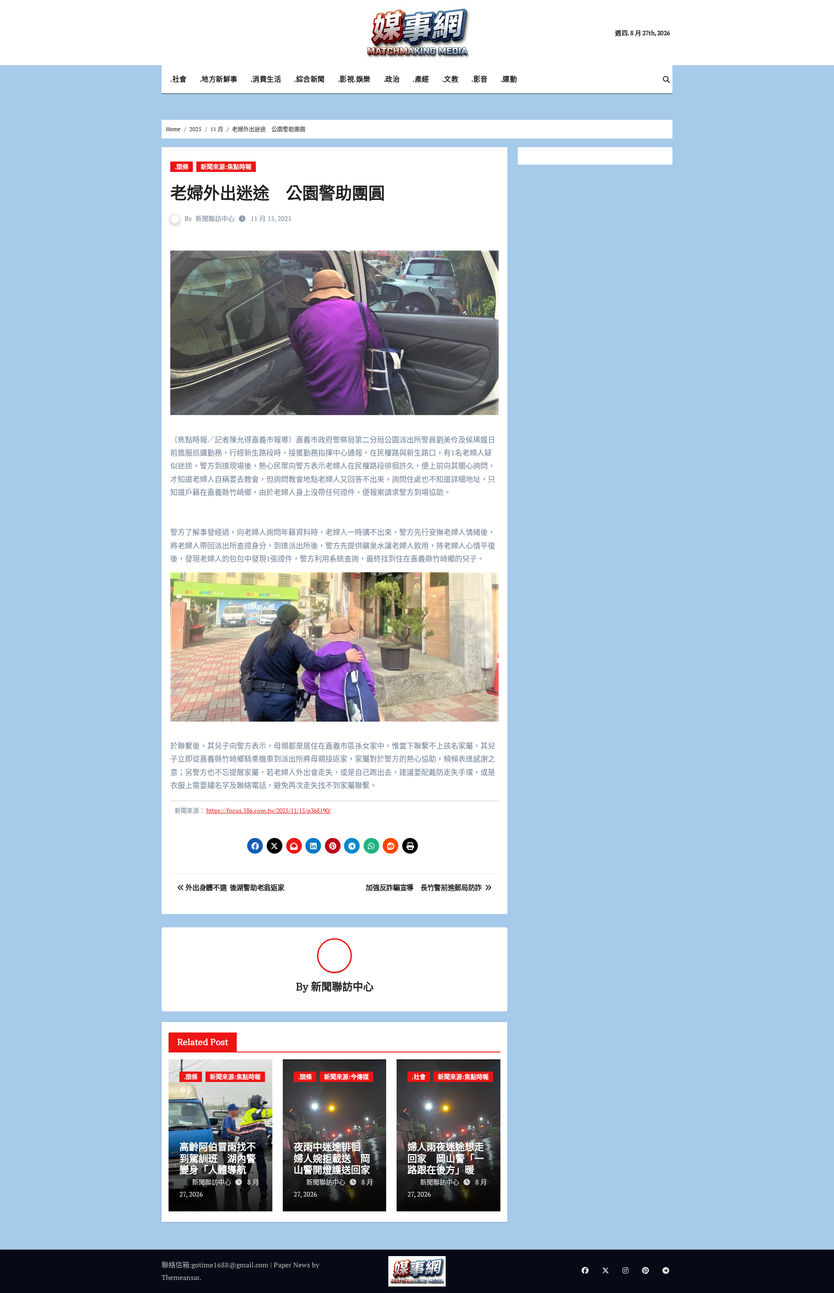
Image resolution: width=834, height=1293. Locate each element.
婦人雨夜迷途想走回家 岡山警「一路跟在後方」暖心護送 (445, 1163)
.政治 (392, 79)
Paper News (292, 1265)
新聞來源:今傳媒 (346, 1076)
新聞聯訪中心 (215, 218)
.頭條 (182, 166)
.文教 (450, 79)
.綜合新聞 (309, 79)
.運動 (509, 79)
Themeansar (180, 1277)
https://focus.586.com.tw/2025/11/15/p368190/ (268, 810)
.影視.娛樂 (354, 79)
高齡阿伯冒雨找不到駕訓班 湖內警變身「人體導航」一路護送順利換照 (217, 1163)
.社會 (178, 79)
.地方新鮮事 (219, 79)
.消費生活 (266, 79)
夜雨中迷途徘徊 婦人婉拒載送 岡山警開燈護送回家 (332, 1158)
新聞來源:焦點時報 (226, 166)
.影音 (479, 79)
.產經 (421, 79)
